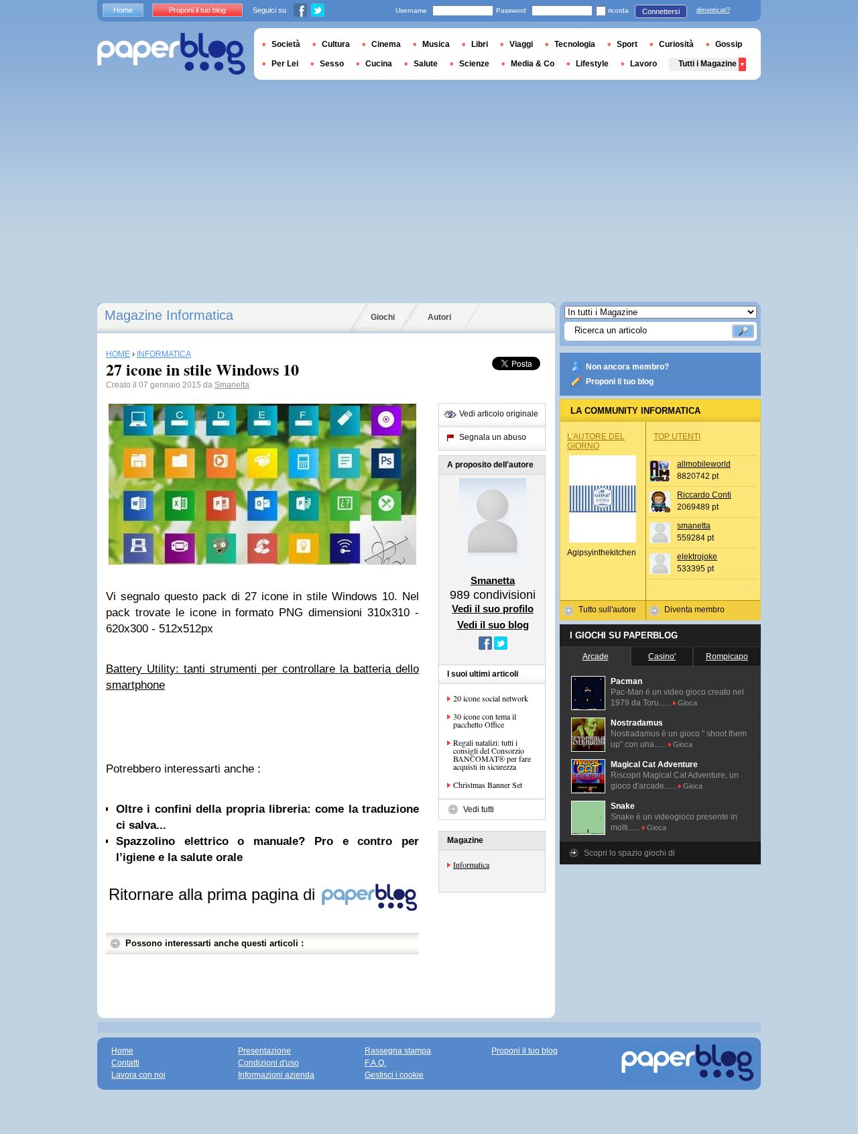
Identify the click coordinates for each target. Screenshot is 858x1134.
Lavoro (643, 63)
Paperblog (171, 54)
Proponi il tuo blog (620, 381)
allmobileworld (704, 464)
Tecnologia (574, 44)
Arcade (596, 656)
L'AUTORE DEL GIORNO (596, 441)
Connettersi (661, 11)
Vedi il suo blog (493, 624)
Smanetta (231, 385)
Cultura (336, 44)
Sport (627, 44)
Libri (479, 44)
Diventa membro (694, 609)
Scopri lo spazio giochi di (629, 853)
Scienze (474, 63)
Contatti (125, 1063)
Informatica (471, 864)
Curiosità (676, 44)
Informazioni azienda (276, 1075)
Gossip (728, 44)
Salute (426, 63)
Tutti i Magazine (707, 63)
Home (123, 10)
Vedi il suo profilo (493, 608)
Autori (439, 317)
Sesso (332, 63)
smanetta (694, 525)
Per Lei (284, 63)
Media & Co (532, 63)
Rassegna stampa (398, 1051)
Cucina (378, 63)
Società (285, 44)
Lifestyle (592, 63)
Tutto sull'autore (607, 609)
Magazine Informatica (169, 315)
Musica (436, 44)
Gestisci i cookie (394, 1075)
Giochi (383, 317)
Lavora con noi (138, 1075)
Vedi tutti (478, 809)
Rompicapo (727, 656)
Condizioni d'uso (268, 1063)
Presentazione (264, 1051)
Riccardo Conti (704, 495)
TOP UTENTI (677, 436)
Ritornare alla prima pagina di (214, 894)
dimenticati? (713, 10)
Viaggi (521, 44)
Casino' (662, 656)
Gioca (687, 703)
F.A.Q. (375, 1063)
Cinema (386, 44)
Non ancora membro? (627, 367)
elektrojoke (697, 556)
